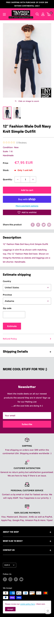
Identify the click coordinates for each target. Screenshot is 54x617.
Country (7, 281)
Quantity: (8, 179)
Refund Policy (10, 338)
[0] (49, 14)
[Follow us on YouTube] (21, 579)
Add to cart (27, 190)
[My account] (42, 14)
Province (7, 294)
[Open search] (37, 14)
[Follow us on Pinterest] (16, 579)
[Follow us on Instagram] (10, 579)
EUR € (7, 565)
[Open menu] (4, 14)
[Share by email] (49, 225)
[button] (27, 212)
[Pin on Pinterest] (38, 225)
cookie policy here (27, 604)
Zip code (7, 308)
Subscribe (27, 424)
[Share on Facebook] (33, 225)
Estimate (12, 326)
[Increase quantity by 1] (33, 179)
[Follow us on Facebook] (5, 579)
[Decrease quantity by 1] (18, 179)
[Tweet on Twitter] (44, 225)
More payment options (27, 206)
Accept (10, 609)
